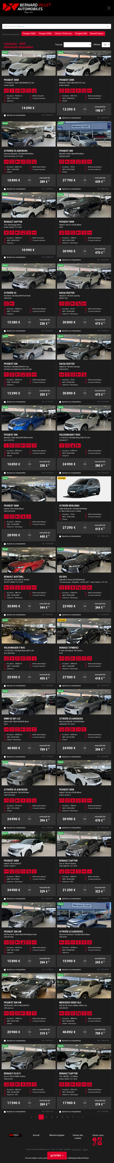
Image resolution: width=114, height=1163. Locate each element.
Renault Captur (96, 33)
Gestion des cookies (78, 1136)
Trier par (58, 44)
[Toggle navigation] (109, 8)
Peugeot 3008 (29, 33)
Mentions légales (56, 1135)
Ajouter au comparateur (16, 115)
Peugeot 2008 (45, 33)
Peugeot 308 (81, 33)
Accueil (36, 1135)
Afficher (97, 44)
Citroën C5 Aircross (63, 33)
